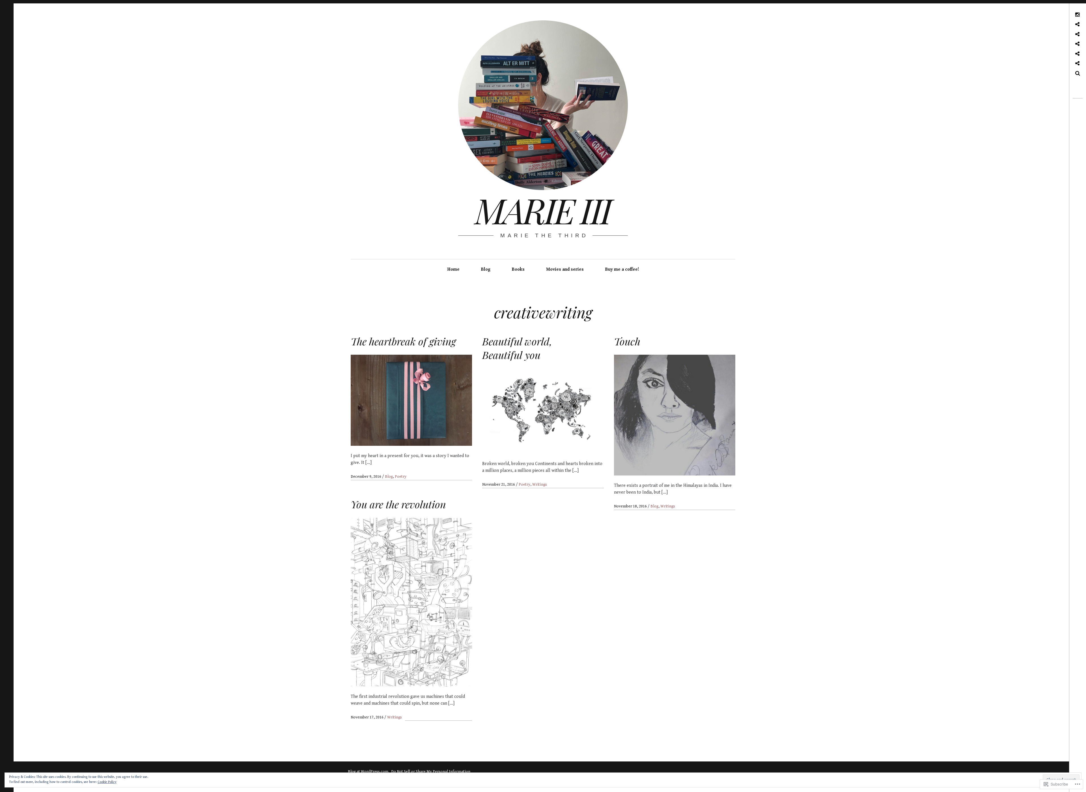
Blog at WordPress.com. (368, 771)
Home (453, 269)
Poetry (400, 476)
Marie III (542, 210)
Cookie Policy (107, 782)
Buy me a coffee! (622, 269)
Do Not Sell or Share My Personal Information (430, 771)
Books (518, 269)
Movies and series (565, 269)
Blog (485, 269)
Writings (539, 484)
